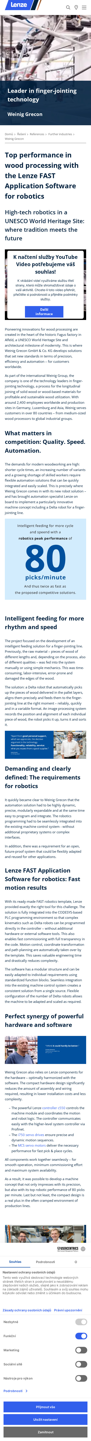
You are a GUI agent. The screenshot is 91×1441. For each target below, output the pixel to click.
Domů (9, 134)
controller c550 (53, 1108)
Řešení (21, 134)
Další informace (44, 311)
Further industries (60, 134)
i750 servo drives (31, 1135)
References (37, 134)
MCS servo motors (32, 1145)
